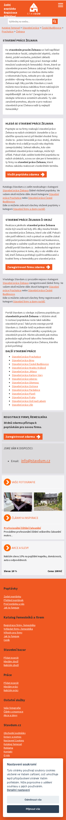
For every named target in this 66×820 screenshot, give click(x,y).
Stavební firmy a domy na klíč (29, 209)
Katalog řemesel (11, 27)
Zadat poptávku (12, 596)
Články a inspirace (13, 711)
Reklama (8, 747)
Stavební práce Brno (23, 360)
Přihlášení (10, 16)
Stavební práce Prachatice (26, 356)
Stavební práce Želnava (16, 190)
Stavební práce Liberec (24, 378)
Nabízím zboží (11, 665)
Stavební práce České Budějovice (30, 364)
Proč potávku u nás (14, 604)
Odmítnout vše (33, 799)
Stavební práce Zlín (22, 404)
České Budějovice (51, 27)
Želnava (20, 31)
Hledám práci (11, 686)
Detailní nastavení (18, 790)
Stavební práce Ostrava (25, 386)
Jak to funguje (11, 607)
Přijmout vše (33, 808)
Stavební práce (31, 27)
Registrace (10, 12)
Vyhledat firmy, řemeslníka (18, 628)
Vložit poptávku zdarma (23, 174)
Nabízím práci (11, 690)
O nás (7, 755)
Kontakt (8, 751)
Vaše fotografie (12, 708)
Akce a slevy (10, 715)
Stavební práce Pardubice (26, 390)
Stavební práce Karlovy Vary (27, 375)
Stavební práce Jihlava (24, 371)
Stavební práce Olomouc (25, 382)
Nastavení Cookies (14, 740)
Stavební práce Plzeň (23, 393)
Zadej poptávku (10, 6)
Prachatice (8, 31)
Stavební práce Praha (23, 397)
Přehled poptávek (13, 600)
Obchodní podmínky (15, 733)
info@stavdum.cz (35, 460)
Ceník (7, 640)
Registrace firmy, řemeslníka (19, 625)
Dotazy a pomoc (12, 736)
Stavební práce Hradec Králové (29, 367)
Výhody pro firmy (13, 632)
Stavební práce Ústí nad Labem (29, 401)
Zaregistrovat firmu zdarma (26, 267)
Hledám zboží (11, 661)
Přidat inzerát (11, 657)
